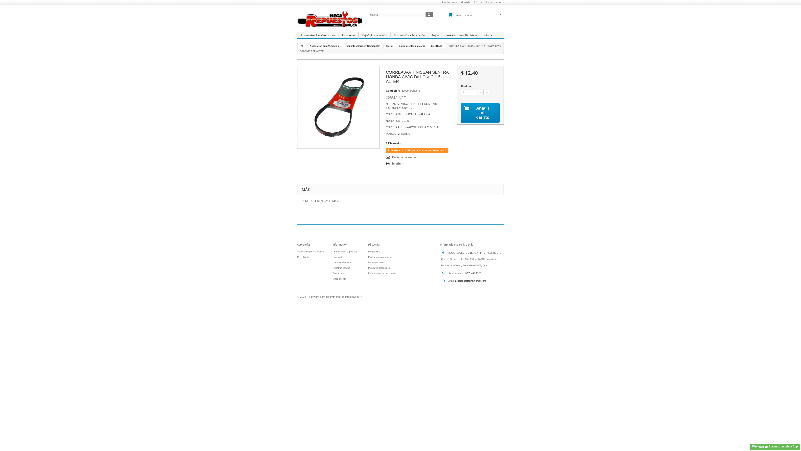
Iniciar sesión (494, 2)
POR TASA (303, 257)
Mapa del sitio (339, 278)
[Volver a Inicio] (302, 46)
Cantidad (466, 86)
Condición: (393, 90)
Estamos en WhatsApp (783, 446)
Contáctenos (449, 2)
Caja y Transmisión (374, 35)
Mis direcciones (376, 262)
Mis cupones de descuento (381, 273)
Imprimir (397, 163)
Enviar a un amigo (404, 157)
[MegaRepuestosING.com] (329, 18)
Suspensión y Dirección (409, 35)
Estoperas (348, 35)
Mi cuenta (374, 244)
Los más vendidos (342, 262)
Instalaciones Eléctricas (461, 35)
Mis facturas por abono (380, 257)
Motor (488, 35)
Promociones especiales (345, 251)
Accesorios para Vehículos (318, 35)
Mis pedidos (374, 251)
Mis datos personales (379, 268)
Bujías (436, 35)
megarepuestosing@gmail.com (470, 281)
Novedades (338, 257)
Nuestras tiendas (341, 268)
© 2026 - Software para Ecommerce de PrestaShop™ (329, 296)
